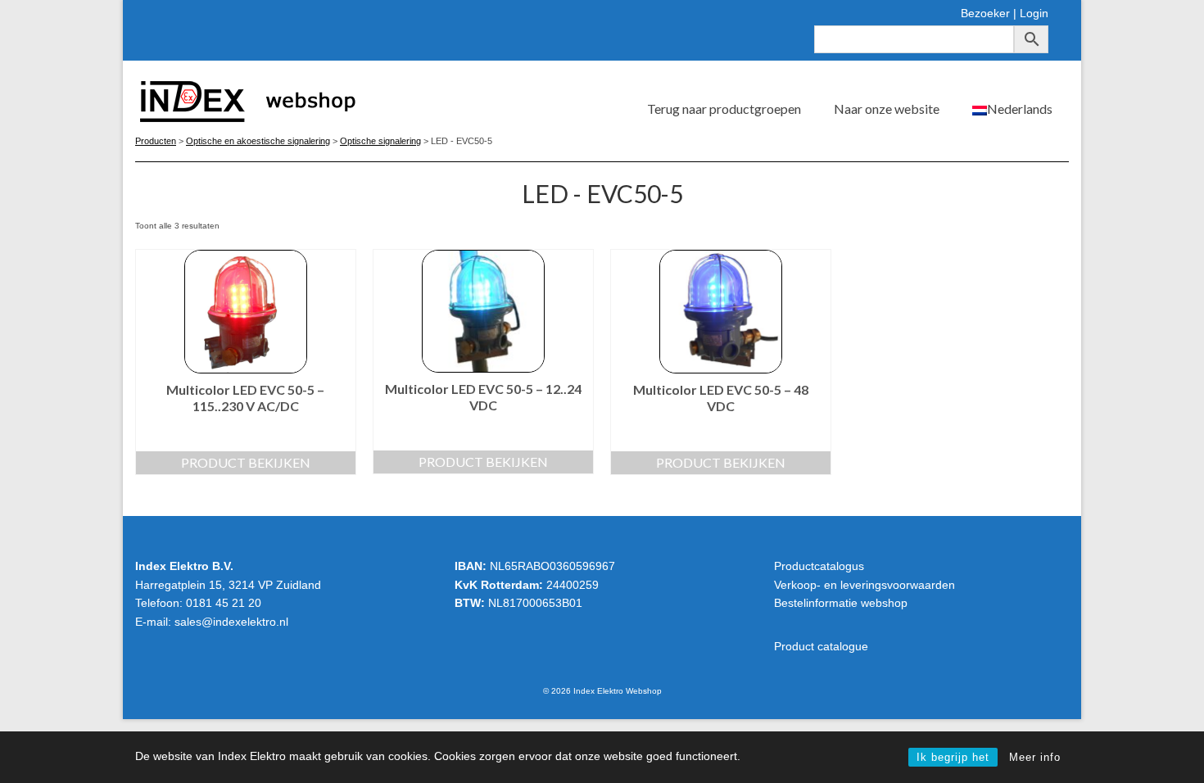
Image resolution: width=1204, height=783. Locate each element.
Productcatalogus (819, 566)
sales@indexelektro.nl (231, 621)
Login (1034, 13)
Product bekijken (245, 462)
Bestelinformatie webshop (841, 602)
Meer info (1035, 757)
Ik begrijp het (953, 757)
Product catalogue (821, 646)
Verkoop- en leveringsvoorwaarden (864, 584)
